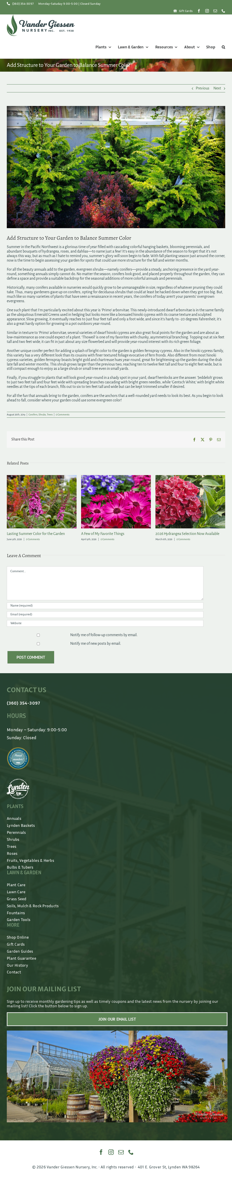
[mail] (215, 11)
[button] (222, 47)
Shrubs (42, 414)
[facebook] (199, 11)
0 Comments (62, 414)
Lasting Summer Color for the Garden (184, 534)
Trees (50, 414)
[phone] (223, 11)
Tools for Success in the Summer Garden (112, 534)
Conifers (33, 414)
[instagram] (207, 11)
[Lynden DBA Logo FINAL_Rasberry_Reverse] (18, 786)
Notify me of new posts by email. (95, 649)
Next (217, 88)
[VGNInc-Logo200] (41, 16)
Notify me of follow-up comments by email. (104, 640)
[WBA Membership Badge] (18, 754)
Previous (202, 88)
